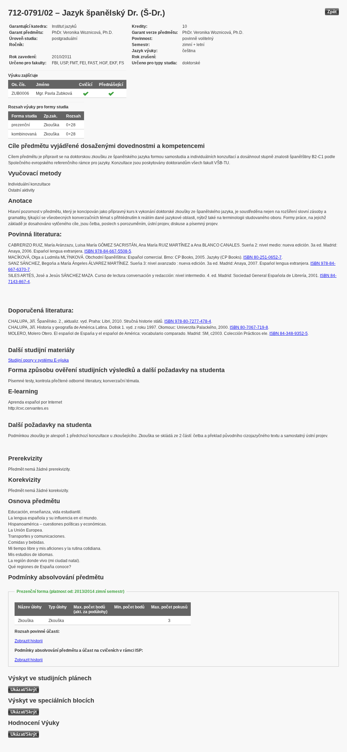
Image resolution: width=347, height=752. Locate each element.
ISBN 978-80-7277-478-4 (187, 321)
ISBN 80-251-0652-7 (262, 257)
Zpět (331, 11)
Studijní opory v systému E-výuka (38, 360)
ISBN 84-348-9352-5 (288, 333)
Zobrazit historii (29, 641)
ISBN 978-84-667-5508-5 (107, 251)
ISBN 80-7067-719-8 (249, 327)
